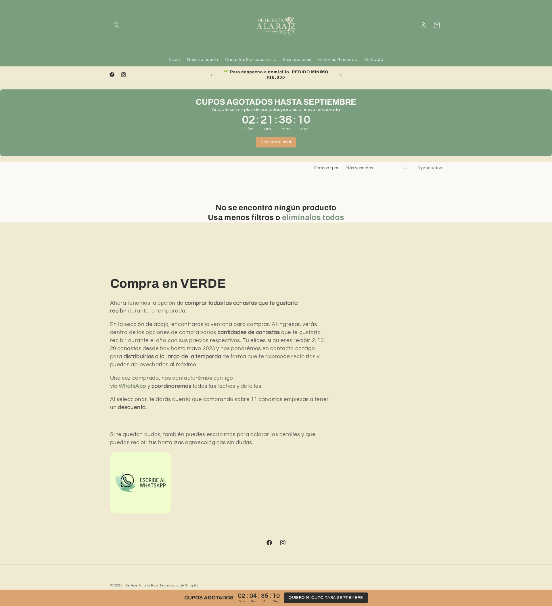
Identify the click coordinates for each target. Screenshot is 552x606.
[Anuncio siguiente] (340, 74)
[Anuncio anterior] (211, 74)
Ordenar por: (327, 168)
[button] (116, 25)
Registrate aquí (276, 142)
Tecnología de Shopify (179, 585)
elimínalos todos (313, 217)
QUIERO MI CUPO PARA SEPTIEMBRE (326, 598)
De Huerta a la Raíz (141, 585)
